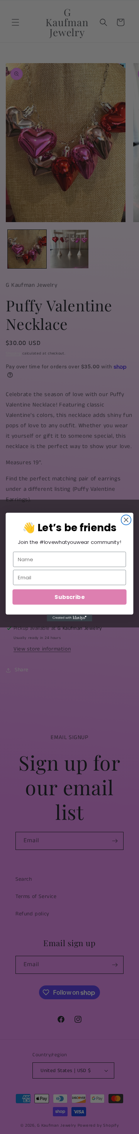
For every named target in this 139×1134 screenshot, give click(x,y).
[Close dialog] (126, 520)
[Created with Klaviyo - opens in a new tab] (69, 617)
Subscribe (69, 597)
